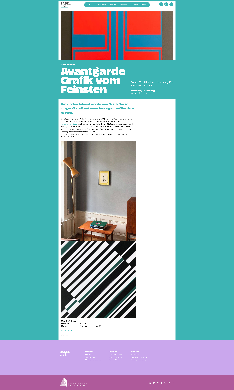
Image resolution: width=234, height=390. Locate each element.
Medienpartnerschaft (93, 360)
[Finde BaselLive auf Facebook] (173, 383)
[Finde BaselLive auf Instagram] (150, 383)
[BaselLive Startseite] (66, 5)
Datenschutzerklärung (139, 357)
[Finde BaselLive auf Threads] (169, 383)
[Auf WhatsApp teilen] (147, 93)
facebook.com (67, 330)
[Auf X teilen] (143, 93)
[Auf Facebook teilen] (139, 93)
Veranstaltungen (116, 354)
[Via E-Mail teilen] (154, 93)
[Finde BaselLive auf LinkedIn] (162, 383)
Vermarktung (90, 357)
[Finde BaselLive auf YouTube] (158, 383)
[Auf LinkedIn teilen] (150, 93)
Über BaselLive (90, 354)
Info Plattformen (116, 360)
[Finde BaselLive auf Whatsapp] (154, 383)
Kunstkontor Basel (69, 124)
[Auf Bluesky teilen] (132, 93)
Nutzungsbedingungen (139, 360)
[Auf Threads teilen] (136, 93)
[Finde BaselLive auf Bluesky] (165, 383)
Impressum (135, 354)
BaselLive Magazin (116, 357)
